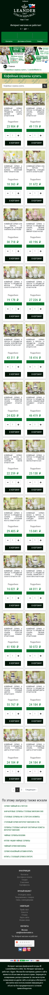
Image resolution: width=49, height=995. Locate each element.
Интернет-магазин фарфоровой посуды (23, 966)
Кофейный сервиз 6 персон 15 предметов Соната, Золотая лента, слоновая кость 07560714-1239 (13, 516)
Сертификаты (24, 885)
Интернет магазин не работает (25, 25)
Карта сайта (24, 917)
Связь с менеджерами (24, 900)
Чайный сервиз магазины (15, 846)
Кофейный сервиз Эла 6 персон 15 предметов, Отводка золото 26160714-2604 (35, 169)
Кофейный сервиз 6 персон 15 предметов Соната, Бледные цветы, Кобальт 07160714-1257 (35, 112)
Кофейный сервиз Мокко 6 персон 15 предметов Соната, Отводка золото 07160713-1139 (35, 516)
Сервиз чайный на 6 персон (15, 806)
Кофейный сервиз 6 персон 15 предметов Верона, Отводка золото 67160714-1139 (13, 284)
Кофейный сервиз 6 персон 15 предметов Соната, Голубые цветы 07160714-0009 (35, 747)
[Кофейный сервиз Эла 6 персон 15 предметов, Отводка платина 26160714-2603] (13, 215)
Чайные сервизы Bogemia (14, 835)
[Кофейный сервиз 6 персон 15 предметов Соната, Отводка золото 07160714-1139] (13, 562)
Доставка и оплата (24, 877)
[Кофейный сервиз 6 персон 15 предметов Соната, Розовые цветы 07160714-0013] (13, 735)
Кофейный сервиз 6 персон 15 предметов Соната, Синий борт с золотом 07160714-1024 (35, 573)
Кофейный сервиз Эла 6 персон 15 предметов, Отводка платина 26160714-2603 (13, 226)
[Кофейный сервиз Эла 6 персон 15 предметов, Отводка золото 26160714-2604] (35, 157)
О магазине (24, 882)
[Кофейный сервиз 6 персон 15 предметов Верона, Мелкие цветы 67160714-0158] (35, 273)
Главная (12, 66)
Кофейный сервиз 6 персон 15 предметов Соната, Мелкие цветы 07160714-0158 (35, 689)
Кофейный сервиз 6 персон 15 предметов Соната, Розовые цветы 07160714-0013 (13, 747)
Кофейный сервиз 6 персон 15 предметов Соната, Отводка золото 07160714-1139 (13, 573)
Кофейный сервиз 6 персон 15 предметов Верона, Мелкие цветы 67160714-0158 (35, 284)
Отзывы (24, 915)
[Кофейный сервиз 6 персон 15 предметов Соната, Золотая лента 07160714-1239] (35, 446)
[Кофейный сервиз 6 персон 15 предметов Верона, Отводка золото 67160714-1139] (13, 273)
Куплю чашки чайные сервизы (17, 841)
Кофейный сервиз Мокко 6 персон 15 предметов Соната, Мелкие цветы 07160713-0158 (13, 112)
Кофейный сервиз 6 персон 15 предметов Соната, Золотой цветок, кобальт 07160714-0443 (13, 632)
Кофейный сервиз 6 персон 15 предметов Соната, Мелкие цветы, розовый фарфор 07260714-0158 (35, 227)
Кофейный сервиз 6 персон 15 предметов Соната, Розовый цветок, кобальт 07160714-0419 (13, 690)
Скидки (40, 41)
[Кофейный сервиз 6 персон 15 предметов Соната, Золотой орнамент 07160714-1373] (13, 388)
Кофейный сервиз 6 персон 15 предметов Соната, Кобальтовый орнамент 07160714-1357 (35, 401)
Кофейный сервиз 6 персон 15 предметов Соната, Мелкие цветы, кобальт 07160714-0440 (35, 632)
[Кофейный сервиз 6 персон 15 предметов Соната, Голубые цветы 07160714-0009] (35, 735)
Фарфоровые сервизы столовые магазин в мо (23, 811)
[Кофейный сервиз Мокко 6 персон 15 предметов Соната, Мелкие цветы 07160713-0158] (13, 99)
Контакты (9, 41)
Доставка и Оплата (24, 41)
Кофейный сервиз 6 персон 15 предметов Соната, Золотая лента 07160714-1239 (35, 458)
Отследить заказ (24, 895)
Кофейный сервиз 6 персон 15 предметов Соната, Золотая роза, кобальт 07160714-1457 (13, 342)
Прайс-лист (24, 910)
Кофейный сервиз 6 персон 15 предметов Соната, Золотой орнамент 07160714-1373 (13, 401)
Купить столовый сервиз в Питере (18, 857)
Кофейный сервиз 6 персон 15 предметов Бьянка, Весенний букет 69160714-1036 (13, 169)
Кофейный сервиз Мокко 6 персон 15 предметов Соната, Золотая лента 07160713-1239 (13, 459)
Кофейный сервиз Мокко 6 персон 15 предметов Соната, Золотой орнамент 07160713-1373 (35, 343)
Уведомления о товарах (24, 897)
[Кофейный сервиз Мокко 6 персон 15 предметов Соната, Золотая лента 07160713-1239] (13, 446)
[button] (13, 143)
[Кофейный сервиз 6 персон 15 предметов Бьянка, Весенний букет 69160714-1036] (13, 157)
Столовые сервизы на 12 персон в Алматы (22, 817)
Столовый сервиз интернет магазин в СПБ (21, 822)
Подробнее (13, 121)
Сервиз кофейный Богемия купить (18, 851)
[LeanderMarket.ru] (24, 10)
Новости (24, 912)
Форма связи (24, 920)
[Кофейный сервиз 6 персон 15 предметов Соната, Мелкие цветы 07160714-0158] (35, 677)
